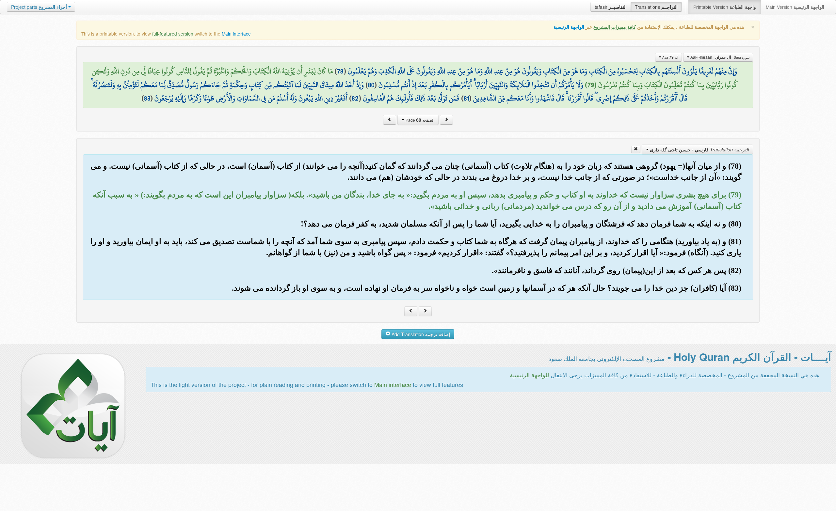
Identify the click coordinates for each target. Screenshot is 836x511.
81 (466, 98)
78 (340, 71)
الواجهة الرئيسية (569, 27)
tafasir (611, 7)
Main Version (795, 7)
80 (371, 85)
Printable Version (724, 7)
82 (355, 98)
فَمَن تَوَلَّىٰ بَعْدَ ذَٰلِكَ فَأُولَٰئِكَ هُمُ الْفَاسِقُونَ (411, 98)
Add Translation (420, 334)
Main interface (236, 33)
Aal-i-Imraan (719, 57)
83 (147, 98)
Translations (656, 7)
